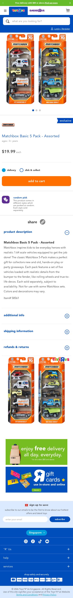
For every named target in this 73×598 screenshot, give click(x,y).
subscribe (60, 519)
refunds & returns (16, 347)
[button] (2, 2)
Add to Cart (36, 181)
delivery (11, 170)
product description (18, 232)
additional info (14, 315)
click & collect (32, 170)
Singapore (35, 532)
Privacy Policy (49, 594)
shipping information (18, 331)
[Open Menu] (5, 10)
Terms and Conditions (27, 594)
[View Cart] (68, 10)
